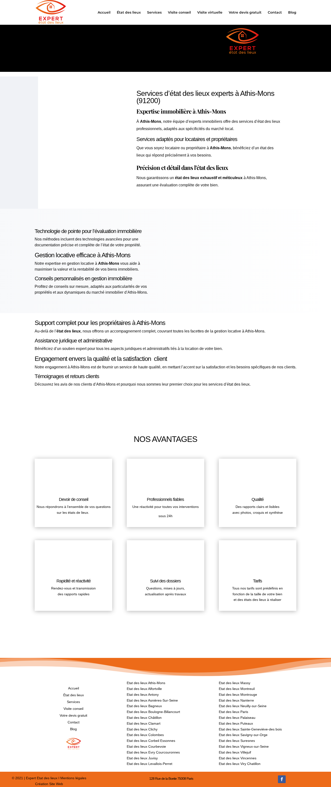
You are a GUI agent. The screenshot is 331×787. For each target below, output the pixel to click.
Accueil (104, 13)
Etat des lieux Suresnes (237, 741)
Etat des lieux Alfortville (144, 689)
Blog (292, 13)
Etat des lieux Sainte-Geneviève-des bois (250, 729)
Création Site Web (49, 784)
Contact (275, 13)
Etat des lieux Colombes (145, 735)
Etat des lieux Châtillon (144, 718)
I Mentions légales (71, 778)
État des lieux (129, 13)
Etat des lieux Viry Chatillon (239, 764)
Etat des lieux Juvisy (142, 758)
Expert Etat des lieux (41, 778)
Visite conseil (179, 13)
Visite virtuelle (209, 13)
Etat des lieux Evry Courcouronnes (153, 752)
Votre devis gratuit (245, 13)
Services (154, 13)
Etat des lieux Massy (234, 683)
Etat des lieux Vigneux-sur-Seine (244, 746)
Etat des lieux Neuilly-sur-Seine (243, 706)
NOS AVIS (165, 632)
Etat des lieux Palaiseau (237, 718)
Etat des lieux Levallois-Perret (149, 764)
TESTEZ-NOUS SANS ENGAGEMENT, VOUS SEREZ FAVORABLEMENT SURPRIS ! (165, 402)
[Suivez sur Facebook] (282, 779)
